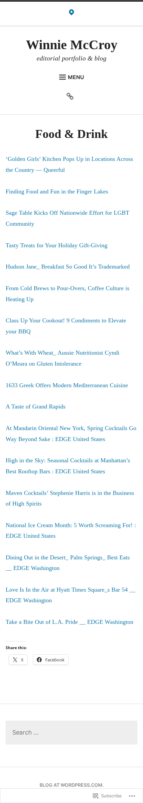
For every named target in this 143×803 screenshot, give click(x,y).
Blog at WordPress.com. (72, 785)
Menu (76, 77)
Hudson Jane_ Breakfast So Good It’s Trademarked (68, 266)
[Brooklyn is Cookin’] (71, 97)
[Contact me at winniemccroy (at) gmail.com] (71, 14)
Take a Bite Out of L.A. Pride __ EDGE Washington (69, 622)
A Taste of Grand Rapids (36, 406)
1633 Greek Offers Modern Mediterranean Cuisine (67, 385)
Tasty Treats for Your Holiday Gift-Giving (56, 245)
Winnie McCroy (71, 44)
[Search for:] (71, 733)
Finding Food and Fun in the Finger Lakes (57, 191)
